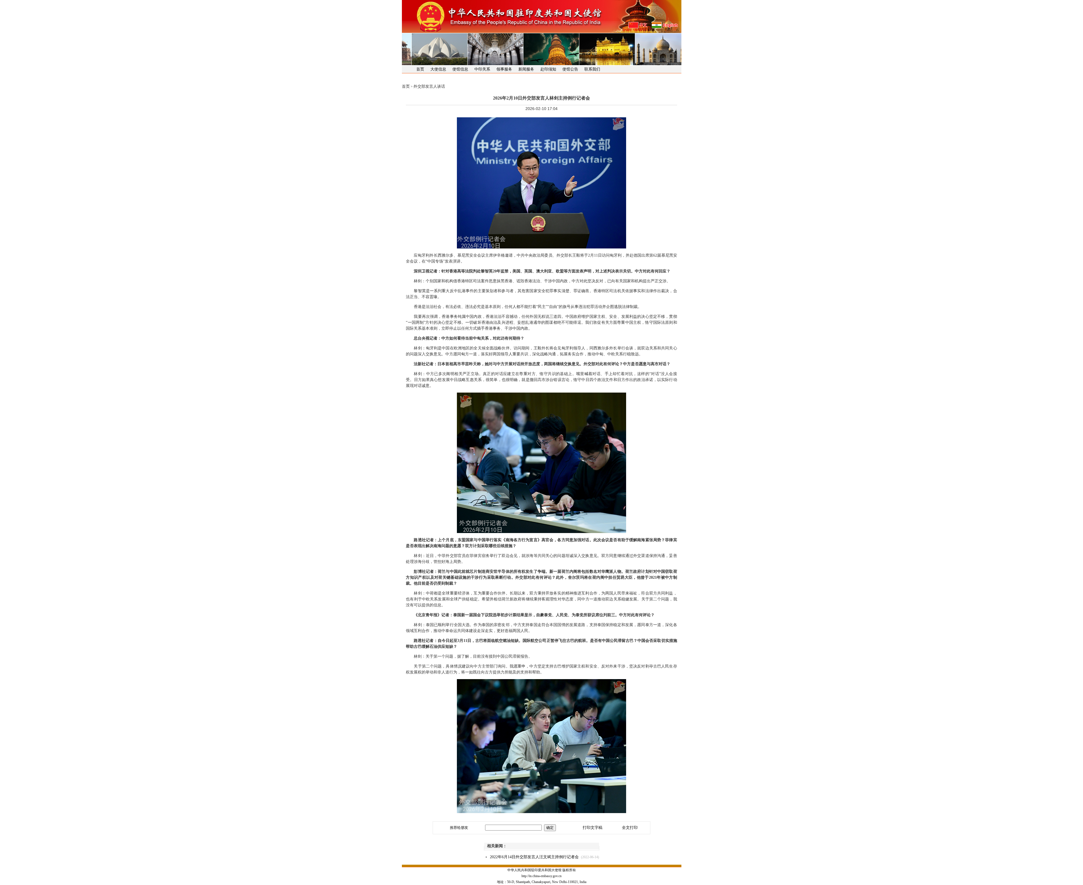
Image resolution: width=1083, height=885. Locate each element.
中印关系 (482, 69)
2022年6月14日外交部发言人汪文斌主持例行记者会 (534, 857)
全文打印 (630, 827)
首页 (420, 69)
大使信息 (438, 69)
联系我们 (592, 69)
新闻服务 (526, 69)
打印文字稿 (592, 827)
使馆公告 (570, 69)
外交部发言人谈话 (429, 86)
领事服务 (504, 69)
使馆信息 (460, 69)
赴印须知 (548, 69)
